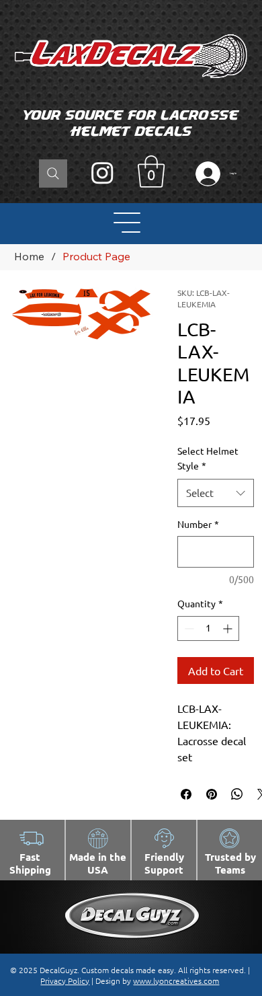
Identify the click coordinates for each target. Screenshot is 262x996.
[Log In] (205, 173)
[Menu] (127, 222)
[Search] (53, 173)
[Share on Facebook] (186, 794)
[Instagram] (102, 172)
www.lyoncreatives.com (176, 980)
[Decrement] (187, 628)
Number (198, 524)
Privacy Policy (64, 980)
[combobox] (215, 493)
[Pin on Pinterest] (212, 794)
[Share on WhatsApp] (237, 794)
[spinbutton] (208, 628)
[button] (151, 171)
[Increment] (228, 628)
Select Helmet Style (207, 458)
